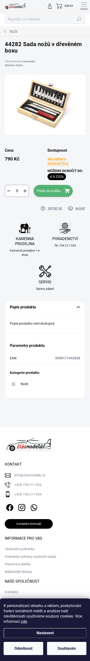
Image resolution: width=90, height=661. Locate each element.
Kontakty (11, 592)
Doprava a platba (17, 564)
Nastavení (45, 633)
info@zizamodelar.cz (30, 475)
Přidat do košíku (49, 191)
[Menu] (84, 6)
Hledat (79, 19)
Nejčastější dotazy (18, 572)
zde (24, 621)
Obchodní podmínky (20, 549)
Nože (24, 384)
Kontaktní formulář (29, 524)
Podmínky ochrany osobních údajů (30, 557)
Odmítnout (23, 648)
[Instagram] (21, 507)
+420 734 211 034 (28, 485)
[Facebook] (9, 507)
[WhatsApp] (33, 507)
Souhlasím (67, 648)
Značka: (14, 65)
